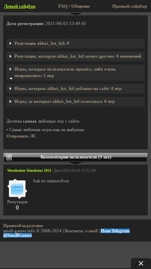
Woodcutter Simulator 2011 (29, 171)
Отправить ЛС (21, 136)
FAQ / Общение (74, 6)
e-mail (91, 231)
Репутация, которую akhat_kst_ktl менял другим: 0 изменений (77, 56)
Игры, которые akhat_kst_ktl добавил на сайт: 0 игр (68, 88)
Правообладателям (23, 225)
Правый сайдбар (129, 6)
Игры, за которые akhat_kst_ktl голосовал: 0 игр (64, 101)
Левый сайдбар (19, 6)
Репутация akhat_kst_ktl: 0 (41, 43)
